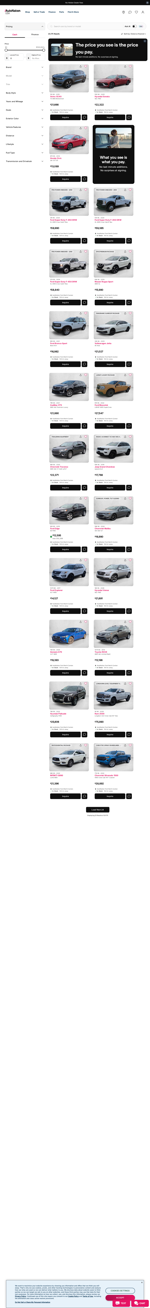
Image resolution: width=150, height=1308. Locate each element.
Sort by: (134, 34)
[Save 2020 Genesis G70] (85, 622)
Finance (35, 34)
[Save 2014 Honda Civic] (85, 128)
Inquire (65, 117)
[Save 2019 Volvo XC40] (85, 66)
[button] (27, 12)
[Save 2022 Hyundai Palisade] (85, 683)
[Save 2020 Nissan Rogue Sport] (130, 251)
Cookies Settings (120, 1291)
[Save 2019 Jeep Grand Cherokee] (130, 437)
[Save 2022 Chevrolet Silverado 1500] (130, 745)
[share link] (80, 66)
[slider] (6, 50)
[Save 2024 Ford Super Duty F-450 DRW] (85, 190)
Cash (14, 34)
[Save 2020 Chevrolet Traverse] (85, 437)
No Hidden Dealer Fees (74, 3)
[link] (14, 11)
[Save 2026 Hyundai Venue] (130, 560)
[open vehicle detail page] (69, 78)
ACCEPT (120, 1298)
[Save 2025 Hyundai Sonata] (130, 66)
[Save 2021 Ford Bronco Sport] (85, 313)
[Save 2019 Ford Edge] (85, 498)
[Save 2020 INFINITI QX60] (85, 745)
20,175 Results (54, 34)
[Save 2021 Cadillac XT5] (85, 375)
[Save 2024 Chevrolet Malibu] (130, 498)
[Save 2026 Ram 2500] (130, 683)
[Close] (141, 1282)
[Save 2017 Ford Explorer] (85, 560)
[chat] (130, 12)
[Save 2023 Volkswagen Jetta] (130, 313)
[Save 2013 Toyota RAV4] (130, 622)
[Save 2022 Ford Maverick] (130, 375)
